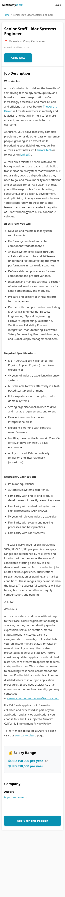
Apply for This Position (32, 821)
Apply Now (18, 58)
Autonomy (12, 5)
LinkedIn (25, 154)
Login (58, 5)
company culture (25, 735)
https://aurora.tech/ (15, 797)
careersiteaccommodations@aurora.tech (33, 698)
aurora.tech (44, 150)
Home (6, 14)
